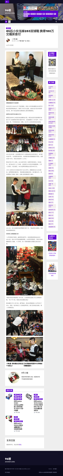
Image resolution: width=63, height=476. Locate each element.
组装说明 (52, 209)
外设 (51, 142)
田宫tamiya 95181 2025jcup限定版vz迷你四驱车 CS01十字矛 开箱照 (18, 405)
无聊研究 (26, 16)
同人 (51, 105)
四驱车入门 (51, 109)
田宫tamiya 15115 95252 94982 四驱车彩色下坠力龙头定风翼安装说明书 (38, 405)
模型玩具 (8, 28)
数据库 (36, 399)
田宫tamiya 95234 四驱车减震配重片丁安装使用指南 (18, 426)
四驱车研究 (39, 14)
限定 (51, 224)
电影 (51, 202)
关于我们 (55, 469)
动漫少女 (52, 100)
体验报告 (51, 96)
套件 (51, 145)
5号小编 (15, 39)
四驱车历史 (51, 113)
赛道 (51, 215)
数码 (55, 14)
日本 (51, 181)
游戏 (51, 199)
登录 (20, 445)
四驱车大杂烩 (26, 14)
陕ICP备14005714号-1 (10, 469)
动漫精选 (52, 102)
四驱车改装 (33, 14)
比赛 (51, 196)
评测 (20, 399)
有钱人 (28, 41)
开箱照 (20, 394)
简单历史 (51, 206)
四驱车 (16, 394)
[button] (56, 21)
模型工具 (52, 191)
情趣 (51, 160)
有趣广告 (23, 41)
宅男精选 (51, 154)
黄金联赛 (52, 227)
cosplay (51, 87)
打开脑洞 (51, 164)
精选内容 (16, 399)
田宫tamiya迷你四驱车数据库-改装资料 (48, 472)
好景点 (52, 148)
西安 (51, 212)
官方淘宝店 (7, 472)
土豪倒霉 (52, 139)
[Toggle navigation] (9, 21)
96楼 (8, 10)
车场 (51, 221)
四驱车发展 (51, 118)
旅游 (51, 173)
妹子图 (52, 150)
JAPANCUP (51, 91)
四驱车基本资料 (49, 14)
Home (50, 469)
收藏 (51, 168)
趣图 (44, 14)
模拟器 (51, 194)
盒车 (20, 396)
